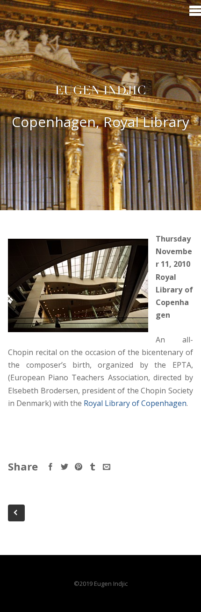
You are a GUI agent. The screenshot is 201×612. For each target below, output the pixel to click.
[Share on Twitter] (64, 466)
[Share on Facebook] (50, 466)
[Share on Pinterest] (78, 466)
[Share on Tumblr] (92, 466)
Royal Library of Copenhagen (135, 403)
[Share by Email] (106, 466)
